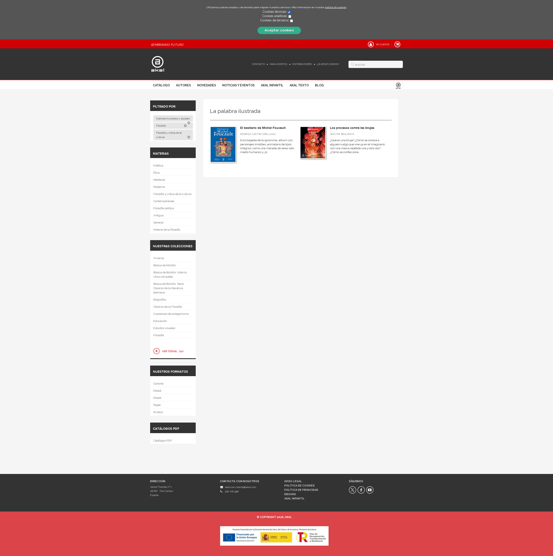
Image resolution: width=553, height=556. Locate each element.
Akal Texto (299, 85)
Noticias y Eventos (238, 85)
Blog (319, 85)
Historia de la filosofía (166, 229)
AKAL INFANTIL (294, 498)
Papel (157, 405)
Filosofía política (163, 208)
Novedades (206, 85)
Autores (183, 85)
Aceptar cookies (279, 30)
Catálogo (161, 85)
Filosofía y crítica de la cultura (169, 135)
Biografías (159, 299)
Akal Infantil (272, 85)
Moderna (159, 187)
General (158, 222)
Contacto (258, 64)
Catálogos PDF (162, 440)
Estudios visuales (164, 328)
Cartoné (158, 383)
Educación (160, 321)
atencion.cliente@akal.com (240, 487)
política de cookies (335, 7)
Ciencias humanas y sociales (173, 118)
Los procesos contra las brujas (352, 128)
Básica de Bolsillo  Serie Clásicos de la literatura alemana (168, 288)
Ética (156, 172)
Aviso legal (293, 481)
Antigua (158, 215)
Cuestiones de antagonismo (171, 313)
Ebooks (290, 494)
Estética (158, 165)
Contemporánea (163, 201)
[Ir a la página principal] (157, 63)
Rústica (158, 412)
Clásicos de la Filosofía (167, 306)
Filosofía (161, 125)
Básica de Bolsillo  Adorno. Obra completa (170, 274)
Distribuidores (302, 64)
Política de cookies (299, 485)
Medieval (159, 179)
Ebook (157, 390)
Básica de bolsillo (164, 265)
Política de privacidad (301, 489)
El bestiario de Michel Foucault (263, 128)
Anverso (158, 258)
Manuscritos (278, 64)
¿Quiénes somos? (328, 64)
